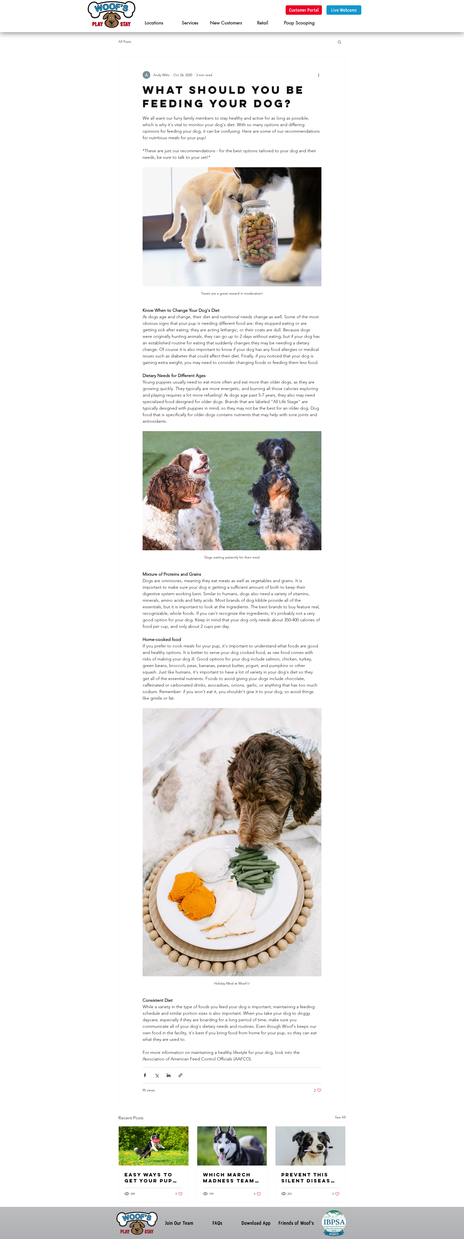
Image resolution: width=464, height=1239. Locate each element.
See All (340, 1117)
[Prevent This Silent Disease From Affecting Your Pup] (310, 1146)
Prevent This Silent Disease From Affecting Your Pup (310, 1178)
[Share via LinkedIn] (168, 1075)
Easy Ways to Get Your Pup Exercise (148, 1178)
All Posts (124, 41)
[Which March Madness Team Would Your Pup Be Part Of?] (232, 1146)
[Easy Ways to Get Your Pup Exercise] (153, 1146)
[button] (339, 42)
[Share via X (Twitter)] (156, 1075)
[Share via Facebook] (145, 1075)
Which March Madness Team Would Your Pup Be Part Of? (231, 1178)
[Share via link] (180, 1075)
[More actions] (318, 75)
